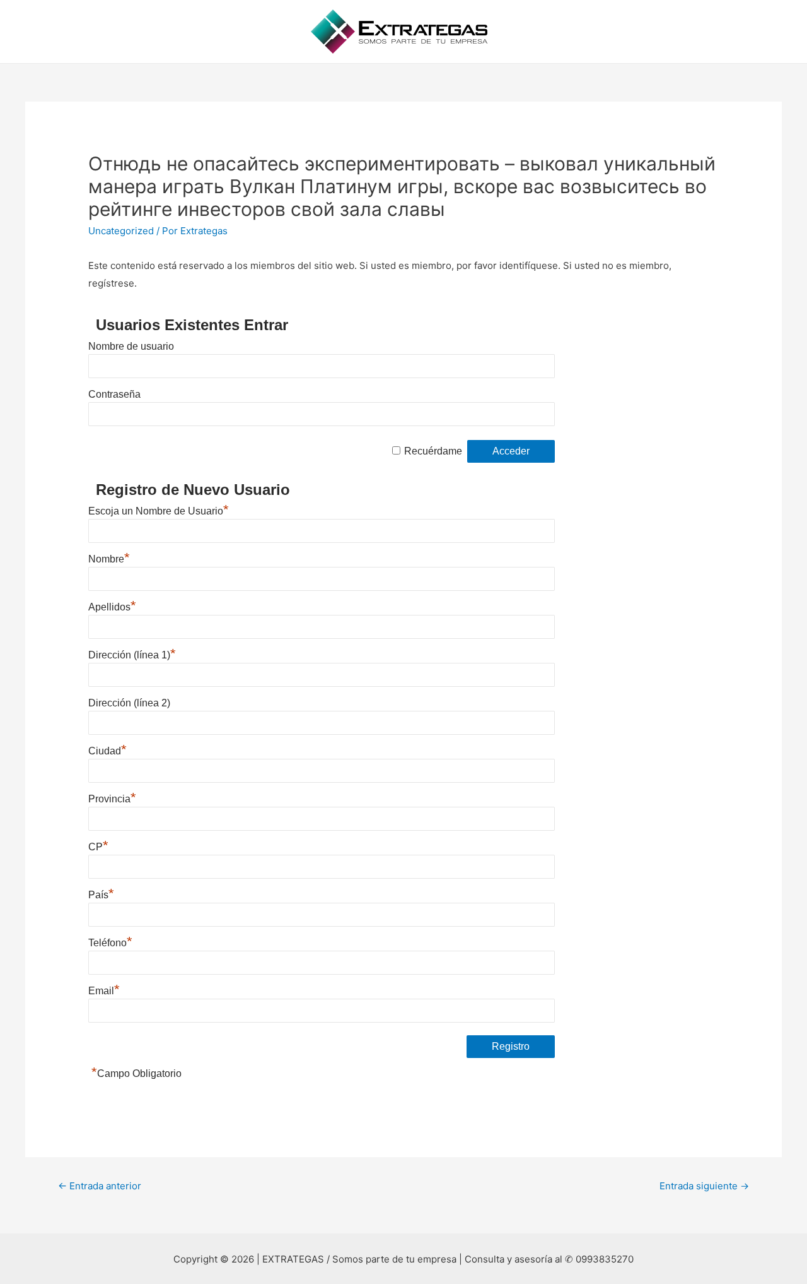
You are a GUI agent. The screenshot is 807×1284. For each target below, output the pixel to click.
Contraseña (114, 394)
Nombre (109, 559)
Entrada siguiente (704, 1186)
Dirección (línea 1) (132, 655)
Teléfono (110, 942)
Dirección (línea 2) (129, 703)
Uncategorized (121, 231)
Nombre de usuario (131, 346)
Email (104, 990)
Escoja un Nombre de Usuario (158, 511)
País (101, 894)
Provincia (112, 799)
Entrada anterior (99, 1186)
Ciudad (107, 751)
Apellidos (112, 607)
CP (98, 846)
